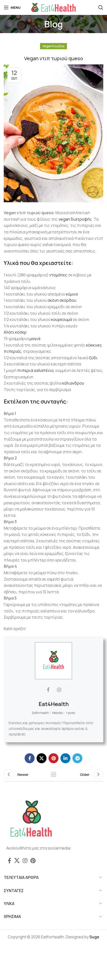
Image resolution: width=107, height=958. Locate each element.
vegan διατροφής (75, 219)
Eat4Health (54, 704)
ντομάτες (58, 275)
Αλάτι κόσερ (15, 332)
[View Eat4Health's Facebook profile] (48, 690)
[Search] (101, 7)
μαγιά (35, 338)
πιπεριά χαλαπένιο (35, 370)
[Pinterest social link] (53, 758)
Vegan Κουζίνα (53, 46)
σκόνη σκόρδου (62, 300)
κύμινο (72, 294)
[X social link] (42, 758)
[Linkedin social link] (65, 758)
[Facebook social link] (30, 758)
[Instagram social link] (25, 860)
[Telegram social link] (77, 758)
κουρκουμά (61, 319)
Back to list (53, 774)
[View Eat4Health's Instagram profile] (59, 690)
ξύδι (93, 357)
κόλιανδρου (73, 383)
